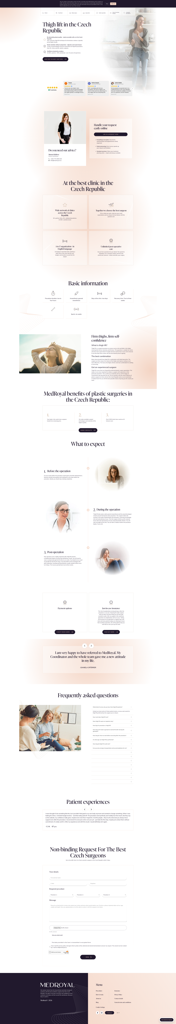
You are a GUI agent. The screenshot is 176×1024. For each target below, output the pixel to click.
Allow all (113, 3)
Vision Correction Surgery (115, 13)
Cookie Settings (100, 1007)
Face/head (60, 12)
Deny (107, 3)
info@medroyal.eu (62, 947)
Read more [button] (67, 94)
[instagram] (101, 1012)
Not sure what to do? (57, 935)
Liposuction (87, 12)
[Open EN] (119, 1012)
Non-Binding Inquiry (166, 1019)
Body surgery (74, 12)
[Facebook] (97, 1012)
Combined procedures (128, 13)
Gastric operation (102, 12)
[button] (132, 89)
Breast (46, 12)
